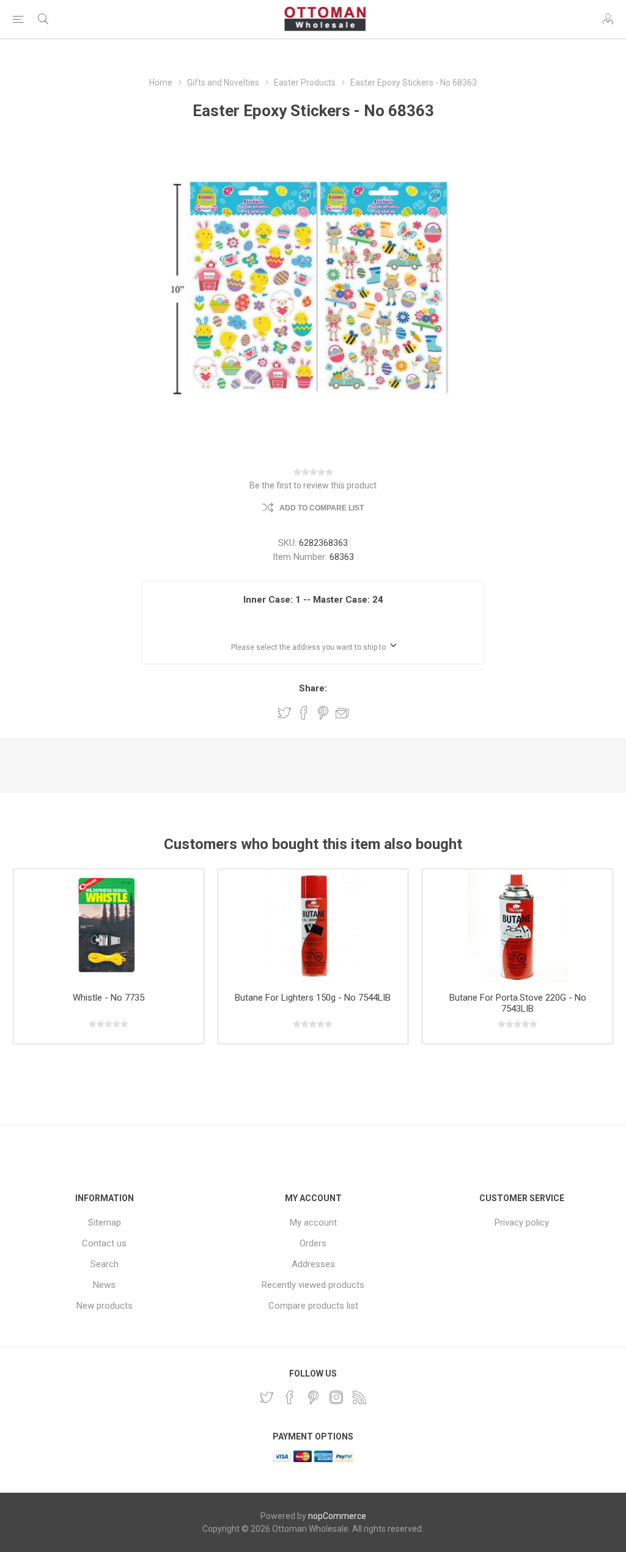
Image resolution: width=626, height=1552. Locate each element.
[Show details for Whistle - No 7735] (108, 926)
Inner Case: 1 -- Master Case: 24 (313, 599)
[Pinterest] (313, 1397)
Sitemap (104, 1222)
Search (104, 1264)
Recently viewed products (313, 1284)
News (104, 1284)
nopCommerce (337, 1516)
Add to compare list (321, 508)
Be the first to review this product (313, 485)
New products (104, 1305)
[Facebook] (290, 1397)
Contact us (104, 1243)
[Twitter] (266, 1397)
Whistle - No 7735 (108, 997)
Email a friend (342, 712)
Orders (313, 1243)
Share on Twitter (284, 712)
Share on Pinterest (323, 712)
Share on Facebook (304, 712)
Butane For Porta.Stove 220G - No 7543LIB (517, 1003)
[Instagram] (336, 1397)
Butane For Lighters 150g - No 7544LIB (313, 997)
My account (313, 1222)
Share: (313, 688)
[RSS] (359, 1397)
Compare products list (313, 1305)
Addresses (313, 1264)
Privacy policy (522, 1222)
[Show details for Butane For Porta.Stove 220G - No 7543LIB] (517, 926)
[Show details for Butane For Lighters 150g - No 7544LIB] (313, 926)
